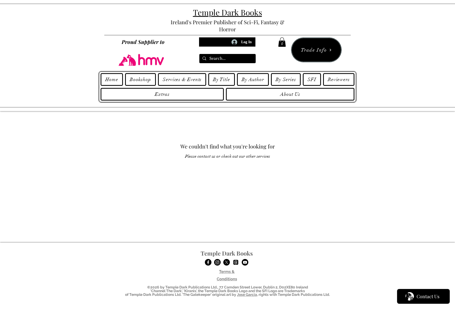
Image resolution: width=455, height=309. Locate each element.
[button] (282, 42)
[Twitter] (226, 262)
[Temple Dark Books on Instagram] (217, 262)
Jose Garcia (247, 294)
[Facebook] (208, 262)
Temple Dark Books (227, 253)
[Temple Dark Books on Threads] (236, 262)
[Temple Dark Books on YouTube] (245, 262)
